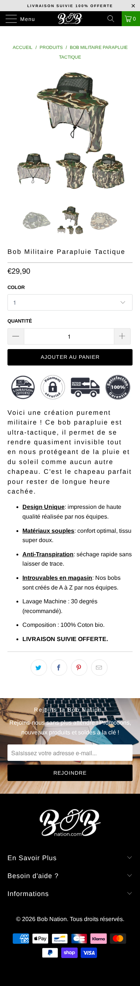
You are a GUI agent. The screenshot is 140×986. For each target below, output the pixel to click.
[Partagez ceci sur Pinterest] (79, 667)
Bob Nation (52, 919)
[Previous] (14, 132)
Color (16, 287)
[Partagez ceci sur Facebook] (59, 667)
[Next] (125, 132)
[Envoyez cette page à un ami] (99, 667)
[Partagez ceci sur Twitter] (39, 667)
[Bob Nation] (70, 18)
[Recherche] (113, 18)
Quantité (19, 321)
